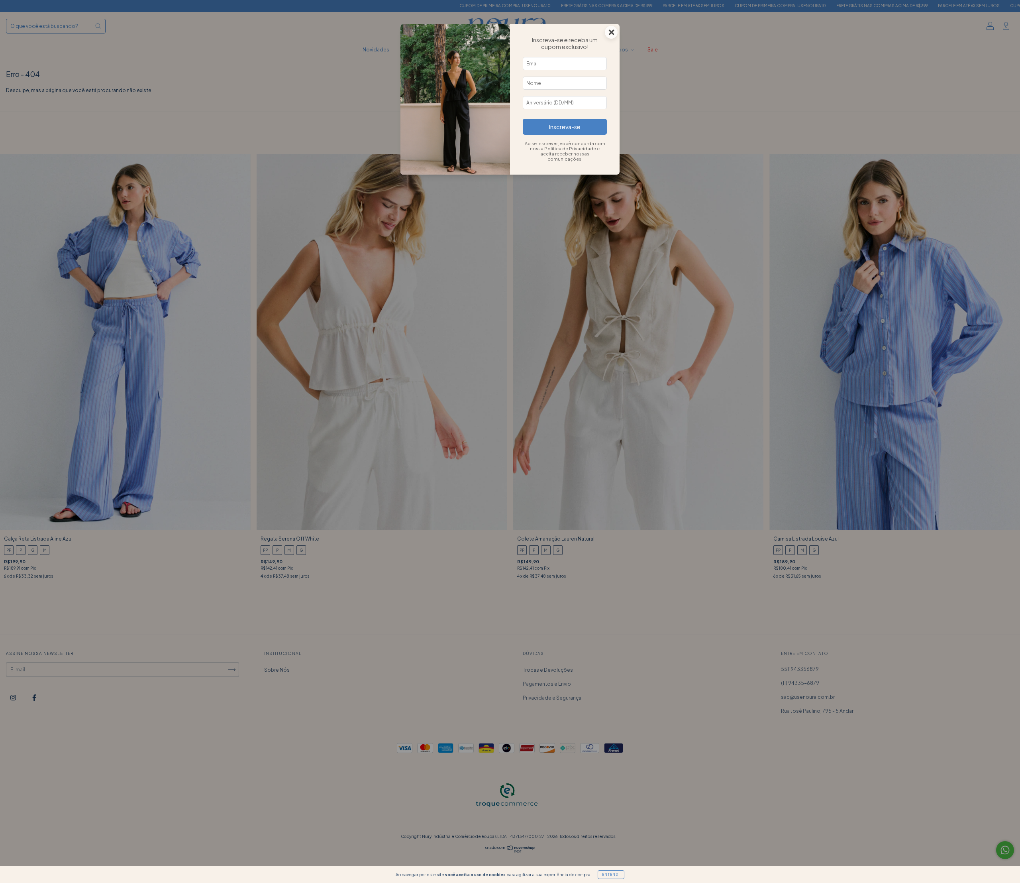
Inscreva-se (565, 126)
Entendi (611, 875)
